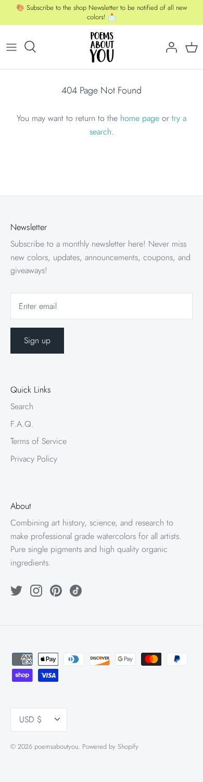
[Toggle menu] (11, 46)
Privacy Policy (33, 459)
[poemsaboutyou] (102, 47)
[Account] (168, 46)
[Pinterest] (56, 591)
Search (21, 406)
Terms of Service (38, 441)
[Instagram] (36, 591)
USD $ (30, 719)
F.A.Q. (22, 424)
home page (139, 118)
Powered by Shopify (110, 746)
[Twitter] (16, 591)
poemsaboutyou (56, 746)
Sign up (37, 340)
